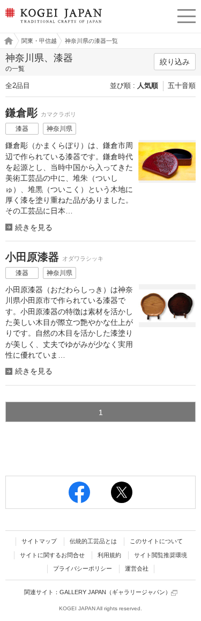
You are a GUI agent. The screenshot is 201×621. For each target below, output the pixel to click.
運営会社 (136, 568)
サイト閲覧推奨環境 (160, 555)
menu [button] (186, 14)
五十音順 (182, 86)
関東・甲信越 (39, 41)
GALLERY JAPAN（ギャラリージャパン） (115, 592)
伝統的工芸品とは (93, 541)
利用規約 (109, 555)
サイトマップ (39, 541)
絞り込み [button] (175, 61)
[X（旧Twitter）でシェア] (121, 492)
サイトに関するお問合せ (52, 555)
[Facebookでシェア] (79, 492)
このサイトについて (156, 541)
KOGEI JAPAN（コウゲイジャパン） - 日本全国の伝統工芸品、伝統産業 (52, 24)
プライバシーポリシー (82, 568)
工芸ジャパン (6, 40)
